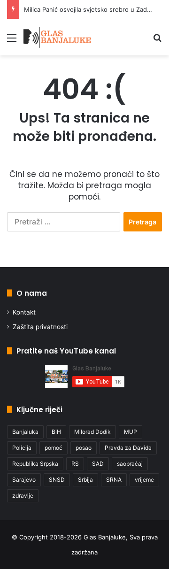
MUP (130, 431)
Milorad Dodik (92, 431)
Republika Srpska (35, 463)
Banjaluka (25, 431)
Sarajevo (24, 479)
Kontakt (24, 312)
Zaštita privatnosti (40, 327)
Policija (21, 447)
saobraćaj (130, 463)
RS (75, 463)
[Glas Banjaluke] (57, 37)
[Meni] (11, 41)
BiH (56, 431)
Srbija (85, 479)
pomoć (53, 447)
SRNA (114, 479)
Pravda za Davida (128, 447)
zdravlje (22, 495)
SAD (98, 463)
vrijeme (144, 479)
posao (84, 447)
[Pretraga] (157, 41)
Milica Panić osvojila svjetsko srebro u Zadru (88, 9)
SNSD (57, 479)
